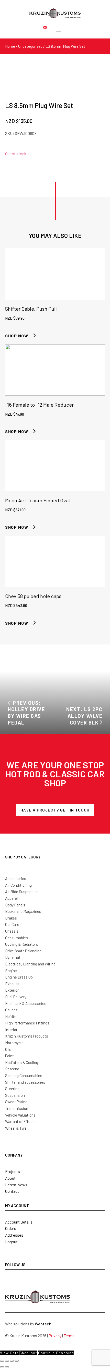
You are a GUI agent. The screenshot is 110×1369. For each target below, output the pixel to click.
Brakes (11, 918)
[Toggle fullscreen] (7, 1361)
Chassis (12, 931)
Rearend (12, 1069)
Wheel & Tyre (16, 1128)
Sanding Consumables (23, 1075)
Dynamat (12, 957)
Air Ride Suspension (22, 891)
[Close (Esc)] (17, 1361)
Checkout (28, 1353)
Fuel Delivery (15, 996)
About (10, 1178)
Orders (10, 1228)
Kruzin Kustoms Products (26, 1036)
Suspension (15, 1095)
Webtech (43, 1323)
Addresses (14, 1235)
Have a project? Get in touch (55, 810)
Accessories (15, 878)
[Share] (12, 1361)
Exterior (12, 990)
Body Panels (15, 905)
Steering (12, 1088)
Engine (11, 970)
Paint (9, 1055)
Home (10, 46)
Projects (12, 1171)
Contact (12, 1191)
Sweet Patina (16, 1101)
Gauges (11, 1010)
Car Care (12, 924)
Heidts (10, 1016)
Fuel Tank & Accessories (25, 1003)
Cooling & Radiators (21, 944)
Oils (8, 1049)
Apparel (11, 898)
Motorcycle (14, 1042)
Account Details (18, 1221)
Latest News (16, 1184)
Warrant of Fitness (21, 1121)
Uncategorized (30, 46)
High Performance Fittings (27, 1023)
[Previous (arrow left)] (2, 1367)
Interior (11, 1029)
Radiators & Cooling (21, 1062)
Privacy (55, 1335)
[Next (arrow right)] (7, 1367)
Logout (11, 1241)
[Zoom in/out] (2, 1361)
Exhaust (12, 983)
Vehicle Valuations (20, 1115)
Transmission (16, 1108)
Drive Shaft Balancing (23, 950)
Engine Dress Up (19, 977)
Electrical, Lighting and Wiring (30, 964)
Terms (69, 1335)
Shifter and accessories (25, 1082)
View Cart (9, 1353)
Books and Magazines (23, 911)
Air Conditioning (18, 885)
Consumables (16, 937)
